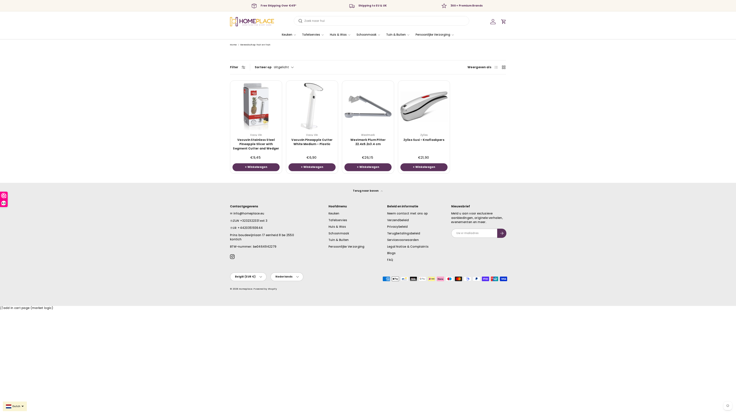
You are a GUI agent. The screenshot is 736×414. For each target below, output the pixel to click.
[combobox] (381, 20)
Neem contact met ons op (407, 213)
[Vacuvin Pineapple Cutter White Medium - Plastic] (312, 106)
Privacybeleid (397, 227)
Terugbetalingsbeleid (403, 233)
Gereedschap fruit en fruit (255, 45)
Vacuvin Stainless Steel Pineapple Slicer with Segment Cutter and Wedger (256, 144)
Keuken (287, 35)
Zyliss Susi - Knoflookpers (423, 140)
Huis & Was (338, 35)
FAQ (390, 260)
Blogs (391, 253)
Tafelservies (311, 35)
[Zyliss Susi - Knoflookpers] (424, 106)
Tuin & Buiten (396, 35)
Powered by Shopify (265, 288)
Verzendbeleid (398, 220)
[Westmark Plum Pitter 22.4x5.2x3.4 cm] (368, 106)
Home (233, 45)
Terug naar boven (366, 191)
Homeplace (245, 288)
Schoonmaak (366, 35)
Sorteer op (263, 67)
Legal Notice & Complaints (408, 247)
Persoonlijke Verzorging (433, 35)
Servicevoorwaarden (403, 240)
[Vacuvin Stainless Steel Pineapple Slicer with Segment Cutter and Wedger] (256, 106)
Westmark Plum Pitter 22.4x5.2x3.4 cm (368, 142)
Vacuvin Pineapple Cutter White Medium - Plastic (312, 142)
